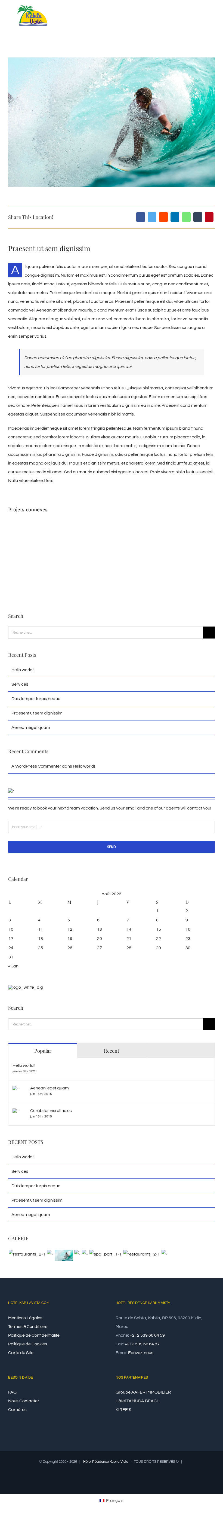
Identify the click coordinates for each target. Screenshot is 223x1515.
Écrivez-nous (140, 1353)
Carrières (17, 1409)
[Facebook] (140, 217)
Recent (111, 1050)
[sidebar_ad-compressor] (11, 790)
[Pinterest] (209, 217)
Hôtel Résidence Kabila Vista (105, 1462)
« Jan (13, 966)
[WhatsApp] (186, 217)
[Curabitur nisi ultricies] (15, 1113)
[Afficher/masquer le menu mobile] (212, 17)
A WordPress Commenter (36, 766)
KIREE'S (123, 1409)
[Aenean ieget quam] (15, 1090)
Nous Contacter (23, 1401)
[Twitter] (152, 217)
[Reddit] (163, 217)
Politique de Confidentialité (34, 1335)
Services (19, 684)
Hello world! (22, 670)
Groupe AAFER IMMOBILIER (143, 1392)
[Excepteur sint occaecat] (63, 1255)
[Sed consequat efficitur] (164, 1254)
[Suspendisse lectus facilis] (77, 1254)
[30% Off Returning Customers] (25, 987)
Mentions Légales (25, 1318)
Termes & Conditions (27, 1326)
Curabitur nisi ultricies (51, 1110)
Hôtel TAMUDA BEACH (138, 1401)
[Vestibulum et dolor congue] (105, 1254)
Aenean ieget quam (30, 727)
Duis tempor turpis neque (35, 699)
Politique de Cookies (27, 1344)
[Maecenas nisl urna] (141, 1254)
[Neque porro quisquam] (27, 1254)
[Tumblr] (197, 217)
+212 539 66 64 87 (142, 1344)
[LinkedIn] (175, 217)
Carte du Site (20, 1353)
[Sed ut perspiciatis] (50, 1254)
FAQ (12, 1392)
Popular (42, 1050)
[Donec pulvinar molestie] (84, 1254)
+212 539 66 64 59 (147, 1335)
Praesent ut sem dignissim (37, 713)
